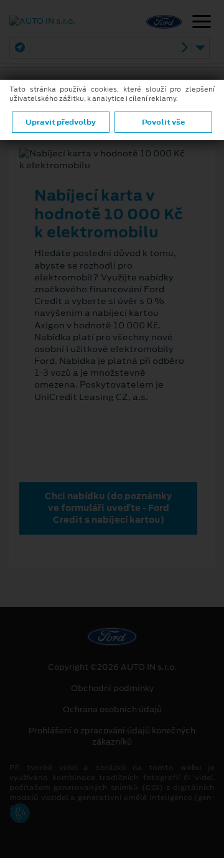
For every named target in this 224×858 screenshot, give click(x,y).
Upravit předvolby (61, 122)
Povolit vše (163, 122)
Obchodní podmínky (112, 688)
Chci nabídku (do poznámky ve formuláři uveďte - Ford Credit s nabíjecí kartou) (108, 508)
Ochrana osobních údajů (112, 709)
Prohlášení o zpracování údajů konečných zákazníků (112, 736)
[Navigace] (201, 23)
